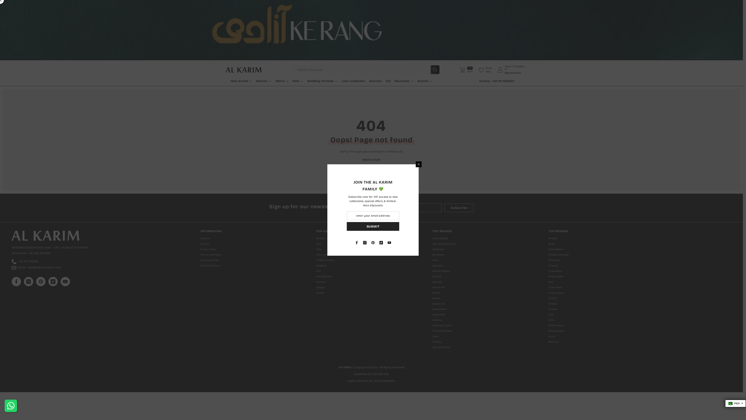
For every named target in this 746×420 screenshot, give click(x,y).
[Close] (464, 164)
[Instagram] (410, 243)
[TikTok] (427, 243)
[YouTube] (435, 243)
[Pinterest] (419, 243)
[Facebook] (402, 243)
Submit (418, 226)
